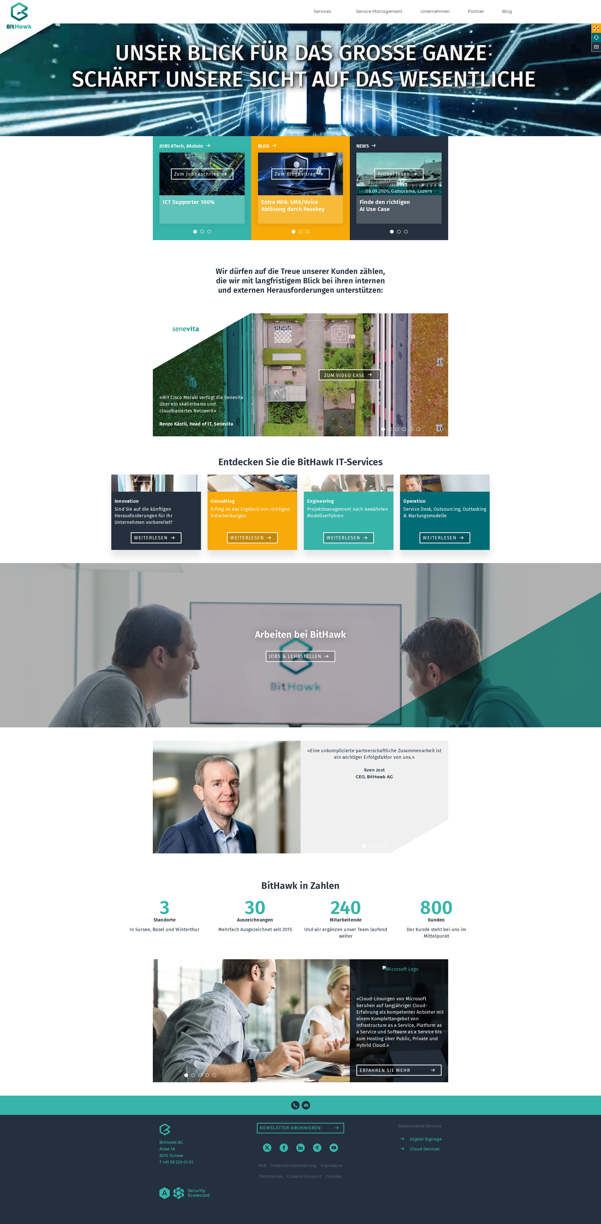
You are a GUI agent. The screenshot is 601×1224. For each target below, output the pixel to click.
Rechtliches (271, 1176)
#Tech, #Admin (181, 146)
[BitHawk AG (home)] (36, 16)
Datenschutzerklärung (293, 1166)
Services (322, 11)
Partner (476, 11)
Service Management (379, 11)
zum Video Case (344, 375)
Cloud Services (424, 1149)
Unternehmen (435, 11)
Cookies (334, 1176)
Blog (507, 11)
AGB (262, 1166)
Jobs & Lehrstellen (295, 656)
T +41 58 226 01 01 (176, 1162)
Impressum (332, 1166)
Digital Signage (426, 1139)
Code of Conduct (304, 1176)
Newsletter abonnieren (290, 1128)
